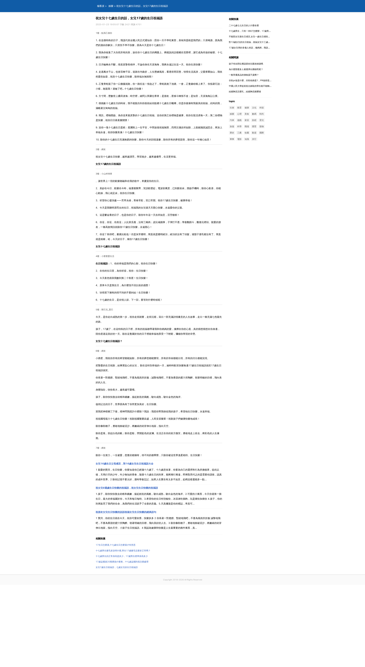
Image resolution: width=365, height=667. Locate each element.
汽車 (232, 120)
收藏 (247, 132)
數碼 (254, 114)
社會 (232, 107)
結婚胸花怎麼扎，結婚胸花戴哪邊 (245, 91)
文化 (254, 107)
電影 (239, 139)
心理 (239, 114)
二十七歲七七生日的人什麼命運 (244, 25)
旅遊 (232, 126)
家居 (247, 120)
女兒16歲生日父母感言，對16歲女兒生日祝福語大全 (124, 463)
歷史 (232, 132)
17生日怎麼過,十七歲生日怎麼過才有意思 (115, 545)
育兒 (261, 120)
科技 (261, 107)
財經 (254, 120)
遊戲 (239, 120)
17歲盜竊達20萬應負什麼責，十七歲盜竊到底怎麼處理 (122, 561)
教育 (239, 107)
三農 (239, 132)
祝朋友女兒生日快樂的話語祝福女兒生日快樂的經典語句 (126, 512)
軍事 (232, 139)
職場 (247, 126)
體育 (254, 126)
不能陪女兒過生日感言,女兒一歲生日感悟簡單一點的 (254, 36)
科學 (239, 126)
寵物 (261, 126)
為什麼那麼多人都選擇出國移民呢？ (246, 69)
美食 (247, 114)
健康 (247, 107)
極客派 (100, 6)
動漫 (254, 132)
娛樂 (111, 6)
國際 (261, 132)
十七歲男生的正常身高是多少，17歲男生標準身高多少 (122, 556)
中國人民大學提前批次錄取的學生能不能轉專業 (251, 86)
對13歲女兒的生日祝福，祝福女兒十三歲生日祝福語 (254, 42)
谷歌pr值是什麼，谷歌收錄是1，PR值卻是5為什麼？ (254, 80)
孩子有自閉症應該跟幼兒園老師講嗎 (246, 63)
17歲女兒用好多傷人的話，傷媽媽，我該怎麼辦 (251, 47)
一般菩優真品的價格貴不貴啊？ (244, 74)
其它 (254, 139)
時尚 (261, 114)
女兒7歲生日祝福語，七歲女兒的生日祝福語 (117, 567)
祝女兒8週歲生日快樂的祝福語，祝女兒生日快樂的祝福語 (127, 487)
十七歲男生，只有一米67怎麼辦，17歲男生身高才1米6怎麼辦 (259, 31)
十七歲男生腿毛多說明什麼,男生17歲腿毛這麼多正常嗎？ (123, 550)
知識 (247, 139)
